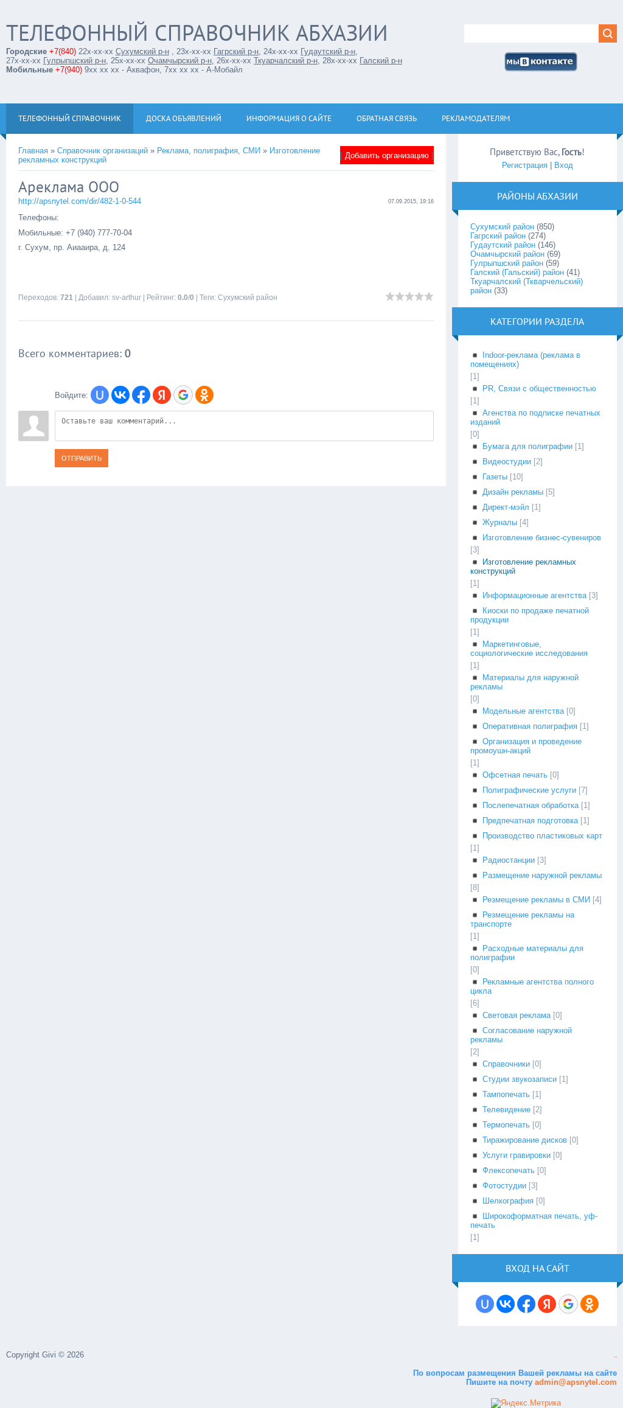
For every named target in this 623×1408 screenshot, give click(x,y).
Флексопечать (508, 1170)
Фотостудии (504, 1185)
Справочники (506, 1063)
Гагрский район (498, 235)
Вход (563, 165)
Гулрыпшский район (506, 263)
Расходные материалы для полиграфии (526, 953)
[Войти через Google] (183, 395)
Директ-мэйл (505, 507)
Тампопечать (506, 1094)
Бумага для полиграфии (527, 446)
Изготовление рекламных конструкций (523, 566)
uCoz (615, 1357)
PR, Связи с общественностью (539, 388)
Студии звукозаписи (519, 1079)
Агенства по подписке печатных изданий (535, 417)
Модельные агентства (523, 711)
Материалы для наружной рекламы (524, 682)
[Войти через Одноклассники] (204, 395)
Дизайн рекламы (512, 492)
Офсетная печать (515, 774)
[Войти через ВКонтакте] (120, 395)
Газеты (494, 476)
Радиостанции (508, 860)
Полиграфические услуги (529, 790)
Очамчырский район (507, 254)
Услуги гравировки (516, 1155)
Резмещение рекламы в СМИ (536, 899)
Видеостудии (506, 461)
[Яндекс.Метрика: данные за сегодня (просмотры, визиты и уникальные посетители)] (526, 1403)
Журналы (499, 522)
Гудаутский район (502, 244)
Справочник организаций (102, 150)
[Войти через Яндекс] (162, 395)
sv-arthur (126, 297)
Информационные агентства (534, 595)
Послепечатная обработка (530, 805)
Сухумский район (247, 297)
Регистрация (525, 165)
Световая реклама (516, 1015)
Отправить (81, 458)
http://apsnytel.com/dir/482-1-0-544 (79, 201)
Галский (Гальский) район (517, 272)
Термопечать (506, 1124)
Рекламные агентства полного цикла (532, 986)
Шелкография (508, 1200)
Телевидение (506, 1109)
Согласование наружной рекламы (521, 1035)
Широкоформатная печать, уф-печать (533, 1220)
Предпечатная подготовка (530, 820)
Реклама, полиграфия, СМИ (208, 150)
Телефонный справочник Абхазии (197, 32)
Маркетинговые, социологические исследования (529, 649)
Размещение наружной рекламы (542, 875)
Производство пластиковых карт (542, 835)
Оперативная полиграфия (529, 726)
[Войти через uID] (100, 395)
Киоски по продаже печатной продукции (529, 615)
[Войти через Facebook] (141, 395)
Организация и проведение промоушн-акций (526, 746)
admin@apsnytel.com (574, 1382)
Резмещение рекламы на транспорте (522, 919)
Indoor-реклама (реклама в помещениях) (525, 359)
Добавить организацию (387, 155)
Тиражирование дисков (524, 1140)
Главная (33, 150)
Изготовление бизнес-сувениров (541, 537)
